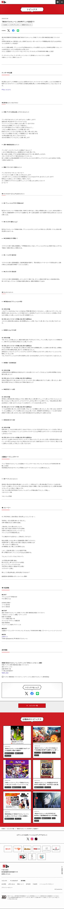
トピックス (4, 880)
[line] (18, 30)
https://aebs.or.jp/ (13, 898)
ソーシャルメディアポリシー (46, 884)
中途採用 (35, 884)
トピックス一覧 (33, 705)
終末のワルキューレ (27, 24)
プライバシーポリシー (7, 887)
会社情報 (4, 884)
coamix (5, 24)
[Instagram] (32, 839)
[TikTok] (36, 839)
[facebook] (13, 30)
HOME (3, 828)
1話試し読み (5, 673)
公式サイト (5, 636)
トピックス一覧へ (11, 828)
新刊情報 (23, 880)
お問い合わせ (11, 884)
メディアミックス (15, 24)
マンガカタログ (14, 880)
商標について (20, 884)
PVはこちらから (6, 89)
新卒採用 (28, 884)
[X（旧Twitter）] (28, 839)
